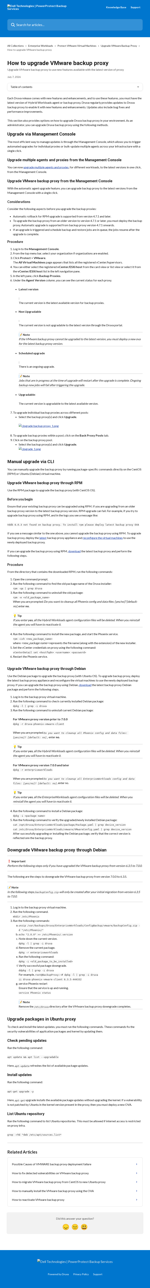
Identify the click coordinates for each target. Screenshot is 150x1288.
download (74, 551)
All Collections (15, 45)
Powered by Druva (58, 1274)
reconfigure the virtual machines (103, 537)
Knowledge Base (116, 7)
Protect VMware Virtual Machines (76, 45)
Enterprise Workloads (40, 45)
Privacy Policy (81, 1274)
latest (42, 537)
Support (135, 7)
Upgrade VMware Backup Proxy (119, 45)
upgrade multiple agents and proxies (46, 167)
